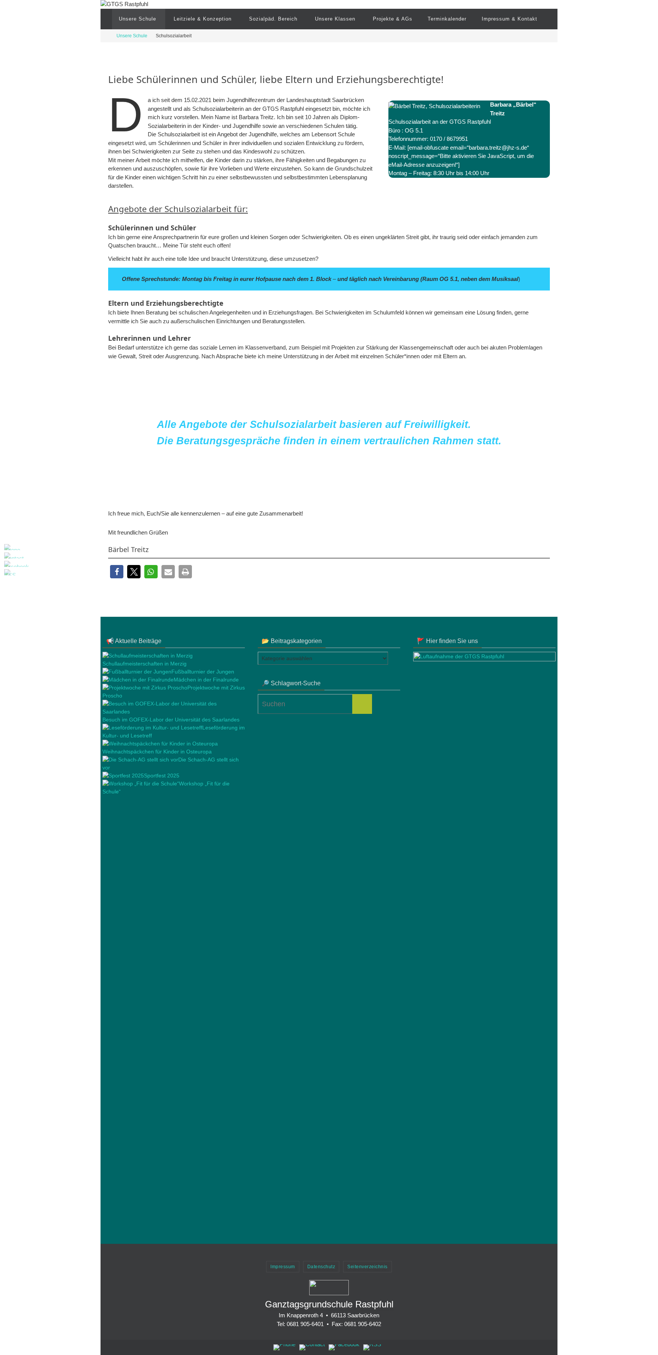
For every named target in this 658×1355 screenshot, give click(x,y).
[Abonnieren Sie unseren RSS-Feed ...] (8, 572)
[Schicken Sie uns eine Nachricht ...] (8, 555)
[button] (116, 571)
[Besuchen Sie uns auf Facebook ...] (8, 564)
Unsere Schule (132, 35)
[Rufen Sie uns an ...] (8, 547)
